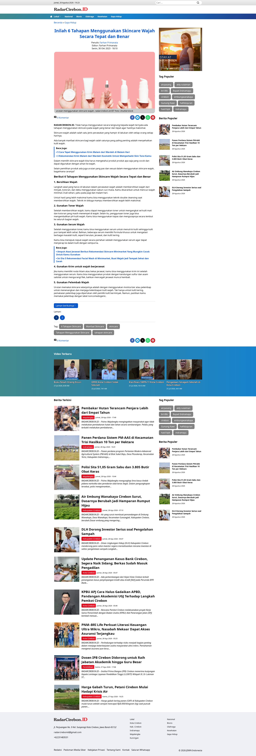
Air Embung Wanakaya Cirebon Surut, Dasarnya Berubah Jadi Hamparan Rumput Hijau (186, 174)
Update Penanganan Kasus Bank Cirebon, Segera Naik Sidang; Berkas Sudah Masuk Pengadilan (114, 563)
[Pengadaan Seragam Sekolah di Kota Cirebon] (184, 369)
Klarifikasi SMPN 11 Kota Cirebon (146, 382)
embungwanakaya (183, 96)
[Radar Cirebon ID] (71, 9)
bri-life (164, 90)
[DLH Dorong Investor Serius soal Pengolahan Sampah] (164, 191)
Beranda (58, 22)
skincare (113, 326)
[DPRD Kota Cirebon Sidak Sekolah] (109, 369)
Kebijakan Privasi (96, 749)
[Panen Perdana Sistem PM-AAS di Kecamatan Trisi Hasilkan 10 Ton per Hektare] (164, 144)
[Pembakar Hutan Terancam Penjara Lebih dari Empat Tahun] (164, 129)
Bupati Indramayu (182, 90)
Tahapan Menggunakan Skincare (72, 332)
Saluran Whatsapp (140, 749)
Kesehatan (102, 16)
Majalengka (88, 417)
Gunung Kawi (168, 103)
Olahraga (89, 16)
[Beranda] (51, 16)
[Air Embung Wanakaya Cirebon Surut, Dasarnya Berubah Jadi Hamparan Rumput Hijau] (164, 175)
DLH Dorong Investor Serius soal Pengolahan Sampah (186, 188)
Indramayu (88, 447)
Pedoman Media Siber (75, 749)
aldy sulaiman (183, 84)
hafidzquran (186, 103)
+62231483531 (61, 737)
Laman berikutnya (65, 305)
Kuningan (134, 738)
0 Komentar (63, 117)
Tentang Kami (114, 749)
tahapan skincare (103, 332)
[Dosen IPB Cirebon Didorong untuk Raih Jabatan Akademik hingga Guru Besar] (66, 667)
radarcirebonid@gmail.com (67, 732)
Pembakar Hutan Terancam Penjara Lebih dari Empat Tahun (186, 126)
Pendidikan (88, 667)
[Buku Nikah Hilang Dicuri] (72, 369)
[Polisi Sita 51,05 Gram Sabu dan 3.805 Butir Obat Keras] (164, 160)
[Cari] (198, 3)
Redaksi (58, 749)
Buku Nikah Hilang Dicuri (67, 382)
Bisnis (79, 16)
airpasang (166, 84)
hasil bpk (165, 109)
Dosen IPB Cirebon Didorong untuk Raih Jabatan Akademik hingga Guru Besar (113, 659)
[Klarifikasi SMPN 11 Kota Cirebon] (147, 369)
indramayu (180, 109)
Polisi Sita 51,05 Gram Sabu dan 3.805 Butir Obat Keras (186, 157)
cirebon (165, 96)
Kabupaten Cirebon (91, 510)
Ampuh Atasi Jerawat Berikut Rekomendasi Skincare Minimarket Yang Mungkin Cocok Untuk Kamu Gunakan (103, 253)
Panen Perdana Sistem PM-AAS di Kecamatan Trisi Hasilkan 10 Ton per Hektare (186, 143)
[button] (57, 16)
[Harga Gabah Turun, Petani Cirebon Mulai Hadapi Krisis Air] (66, 697)
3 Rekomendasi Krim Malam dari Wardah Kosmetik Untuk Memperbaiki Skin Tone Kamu (104, 155)
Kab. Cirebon (135, 726)
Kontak (126, 749)
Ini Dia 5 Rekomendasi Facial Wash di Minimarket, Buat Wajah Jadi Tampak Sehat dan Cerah (102, 260)
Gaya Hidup (116, 16)
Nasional (69, 16)
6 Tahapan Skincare (71, 326)
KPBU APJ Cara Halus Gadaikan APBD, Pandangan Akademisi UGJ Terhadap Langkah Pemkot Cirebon (118, 596)
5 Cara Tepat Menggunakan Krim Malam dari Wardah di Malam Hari (93, 152)
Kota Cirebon (89, 572)
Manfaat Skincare (95, 326)
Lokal (56, 16)
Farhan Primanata (109, 42)
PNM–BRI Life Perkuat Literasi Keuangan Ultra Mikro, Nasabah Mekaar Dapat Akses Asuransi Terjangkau (115, 629)
